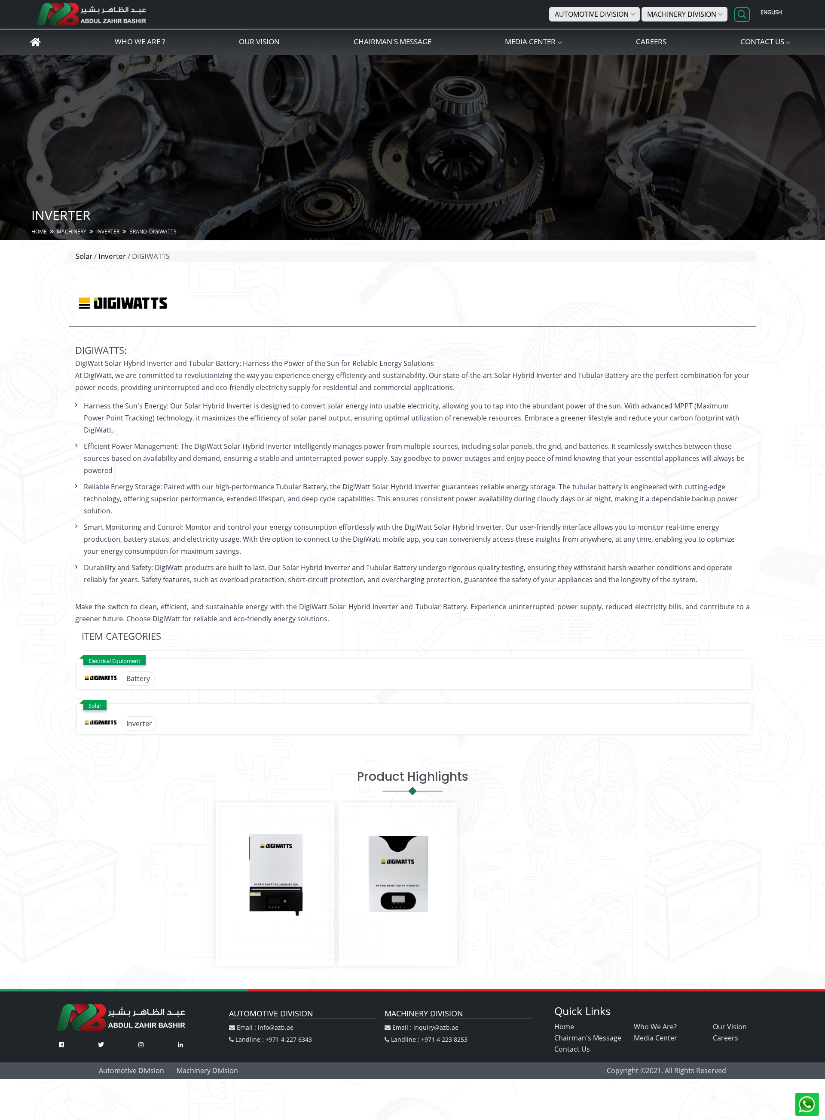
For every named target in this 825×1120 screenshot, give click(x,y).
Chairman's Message (392, 41)
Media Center (530, 41)
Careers (651, 41)
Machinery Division (681, 14)
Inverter (112, 256)
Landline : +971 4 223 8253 (428, 1039)
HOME (39, 231)
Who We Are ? (140, 41)
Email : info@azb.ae (264, 1027)
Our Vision (259, 41)
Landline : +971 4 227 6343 (273, 1039)
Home (564, 1026)
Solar (84, 256)
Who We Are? (655, 1026)
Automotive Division (592, 14)
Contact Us (762, 41)
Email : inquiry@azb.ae (424, 1027)
